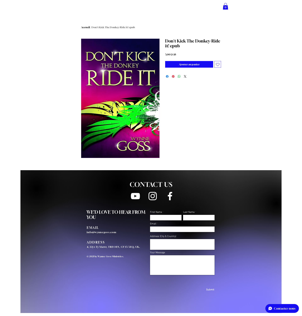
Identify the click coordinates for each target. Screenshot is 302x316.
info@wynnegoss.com (101, 232)
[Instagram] (152, 196)
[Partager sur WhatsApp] (179, 76)
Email (153, 224)
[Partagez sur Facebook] (167, 76)
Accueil (85, 27)
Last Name (189, 212)
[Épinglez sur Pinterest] (173, 76)
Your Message (157, 252)
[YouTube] (135, 196)
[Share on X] (185, 76)
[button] (225, 6)
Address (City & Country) (163, 236)
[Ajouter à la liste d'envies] (217, 64)
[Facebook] (170, 196)
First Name (156, 212)
